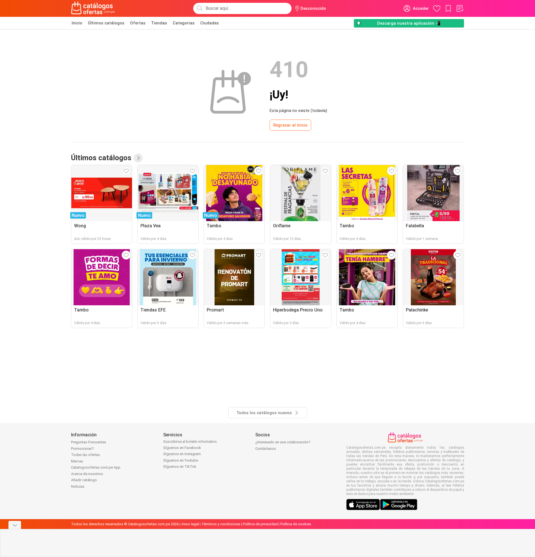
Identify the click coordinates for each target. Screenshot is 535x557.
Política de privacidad (260, 524)
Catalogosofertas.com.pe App (95, 467)
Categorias (184, 23)
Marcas (77, 461)
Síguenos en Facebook (182, 448)
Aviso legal (190, 524)
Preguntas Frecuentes (88, 442)
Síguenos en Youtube (180, 460)
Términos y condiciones (220, 524)
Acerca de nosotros (87, 474)
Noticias (78, 486)
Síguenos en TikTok (179, 466)
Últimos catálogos (106, 23)
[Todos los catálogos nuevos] (138, 157)
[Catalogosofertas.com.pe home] (93, 8)
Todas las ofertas (85, 455)
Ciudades (209, 23)
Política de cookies (295, 524)
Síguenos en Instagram (182, 454)
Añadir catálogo (84, 480)
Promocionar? (82, 448)
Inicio (77, 23)
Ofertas (137, 23)
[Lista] (459, 8)
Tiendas (159, 23)
